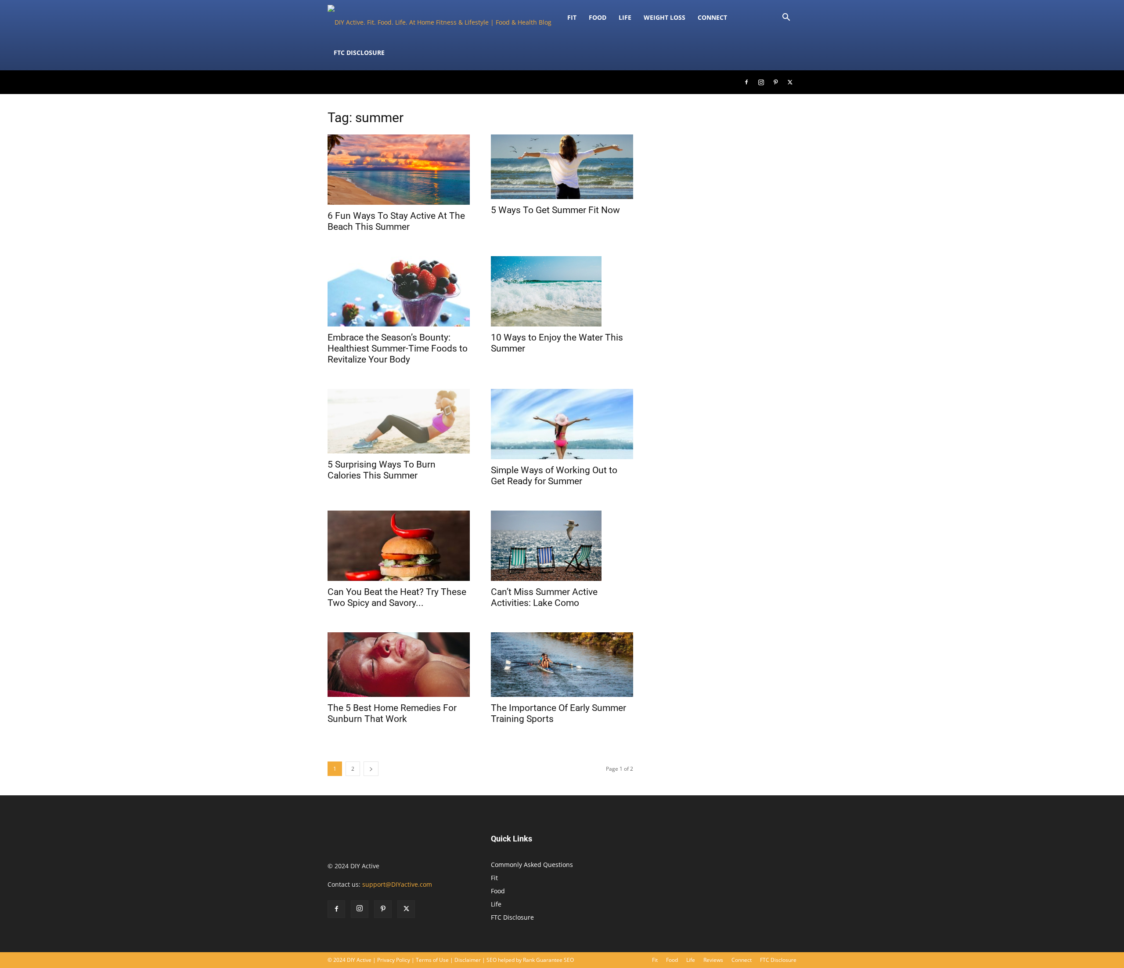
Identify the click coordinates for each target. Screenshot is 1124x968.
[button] (785, 18)
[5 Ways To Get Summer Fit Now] (562, 166)
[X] (789, 82)
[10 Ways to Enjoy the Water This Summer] (562, 291)
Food (597, 17)
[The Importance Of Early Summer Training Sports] (562, 664)
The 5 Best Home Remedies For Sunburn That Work (392, 713)
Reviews (713, 960)
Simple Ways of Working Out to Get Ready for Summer (554, 475)
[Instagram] (760, 82)
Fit (494, 878)
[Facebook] (746, 82)
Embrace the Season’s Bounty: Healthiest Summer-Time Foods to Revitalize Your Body (398, 348)
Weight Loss (664, 17)
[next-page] (371, 768)
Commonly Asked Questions (532, 864)
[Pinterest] (775, 82)
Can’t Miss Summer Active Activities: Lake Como (544, 597)
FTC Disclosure (359, 52)
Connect (712, 17)
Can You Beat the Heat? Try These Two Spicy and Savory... (397, 597)
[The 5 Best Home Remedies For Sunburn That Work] (399, 664)
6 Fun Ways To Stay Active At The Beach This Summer (396, 221)
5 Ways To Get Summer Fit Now (555, 210)
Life (625, 17)
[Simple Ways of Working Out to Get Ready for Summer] (562, 424)
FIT (571, 17)
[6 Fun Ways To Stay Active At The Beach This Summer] (399, 169)
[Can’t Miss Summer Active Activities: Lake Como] (562, 546)
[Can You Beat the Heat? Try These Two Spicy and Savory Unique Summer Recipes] (399, 546)
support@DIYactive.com (397, 884)
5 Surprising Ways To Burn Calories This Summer (382, 470)
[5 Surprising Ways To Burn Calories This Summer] (399, 421)
